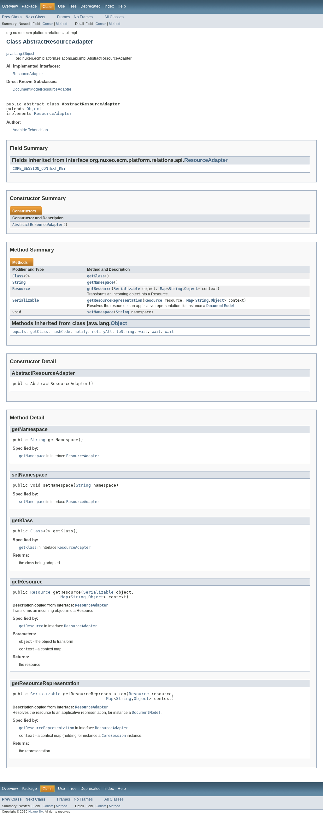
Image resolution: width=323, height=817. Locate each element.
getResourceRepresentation (114, 300)
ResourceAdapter (28, 74)
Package (29, 6)
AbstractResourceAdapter (37, 224)
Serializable (127, 289)
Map (163, 289)
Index (109, 6)
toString (125, 331)
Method (61, 24)
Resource (21, 289)
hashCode (61, 331)
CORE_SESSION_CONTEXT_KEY (39, 168)
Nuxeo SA (35, 811)
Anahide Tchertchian (30, 130)
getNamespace (100, 282)
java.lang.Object (20, 53)
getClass (39, 331)
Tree (73, 6)
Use (61, 6)
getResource (99, 289)
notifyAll (102, 331)
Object (34, 108)
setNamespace (100, 312)
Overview (10, 6)
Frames (63, 17)
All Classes (114, 17)
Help (122, 6)
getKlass (96, 276)
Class (17, 276)
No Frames (83, 17)
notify (81, 331)
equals (19, 331)
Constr (48, 24)
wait (142, 331)
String (19, 282)
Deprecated (90, 6)
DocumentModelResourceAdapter (42, 89)
